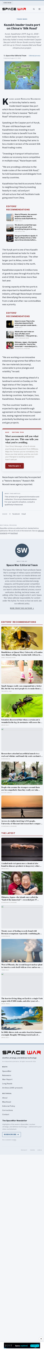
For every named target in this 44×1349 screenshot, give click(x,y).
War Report (7, 1079)
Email (24, 514)
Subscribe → (11, 1134)
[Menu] (39, 9)
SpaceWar (6, 1071)
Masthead (6, 1102)
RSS (14, 1140)
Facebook (16, 514)
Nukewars (6, 1075)
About (4, 1098)
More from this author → (22, 608)
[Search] (34, 9)
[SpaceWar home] (14, 9)
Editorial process (34, 56)
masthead (14, 533)
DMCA (40, 1150)
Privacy (24, 1150)
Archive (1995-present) (12, 1088)
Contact (5, 1114)
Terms (32, 1150)
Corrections (7, 1110)
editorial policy (23, 603)
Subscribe (7, 3)
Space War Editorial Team (16, 55)
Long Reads (7, 1084)
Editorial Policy (8, 1106)
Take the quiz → (14, 466)
